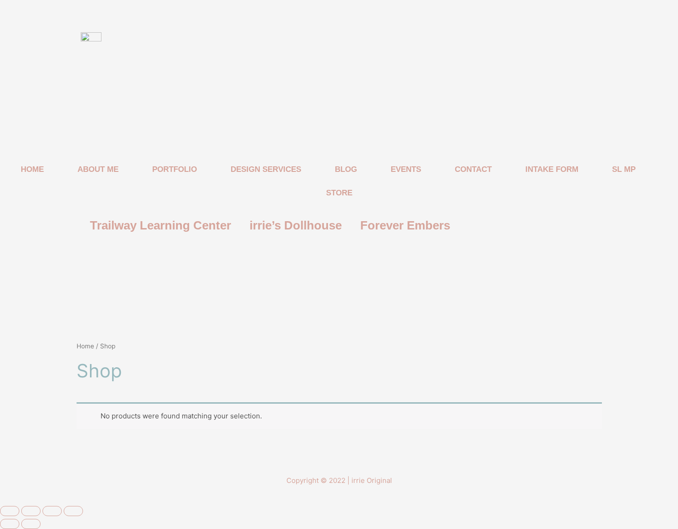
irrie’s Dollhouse (296, 225)
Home (32, 169)
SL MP (624, 169)
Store (339, 192)
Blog (346, 169)
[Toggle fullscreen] (31, 511)
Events (406, 169)
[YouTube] (336, 259)
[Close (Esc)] (73, 511)
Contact (473, 169)
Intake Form (551, 169)
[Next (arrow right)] (31, 524)
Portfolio (174, 169)
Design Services (266, 169)
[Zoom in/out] (9, 511)
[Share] (52, 511)
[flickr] (350, 259)
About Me (98, 169)
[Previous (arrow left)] (9, 524)
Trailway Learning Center (160, 225)
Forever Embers (405, 225)
